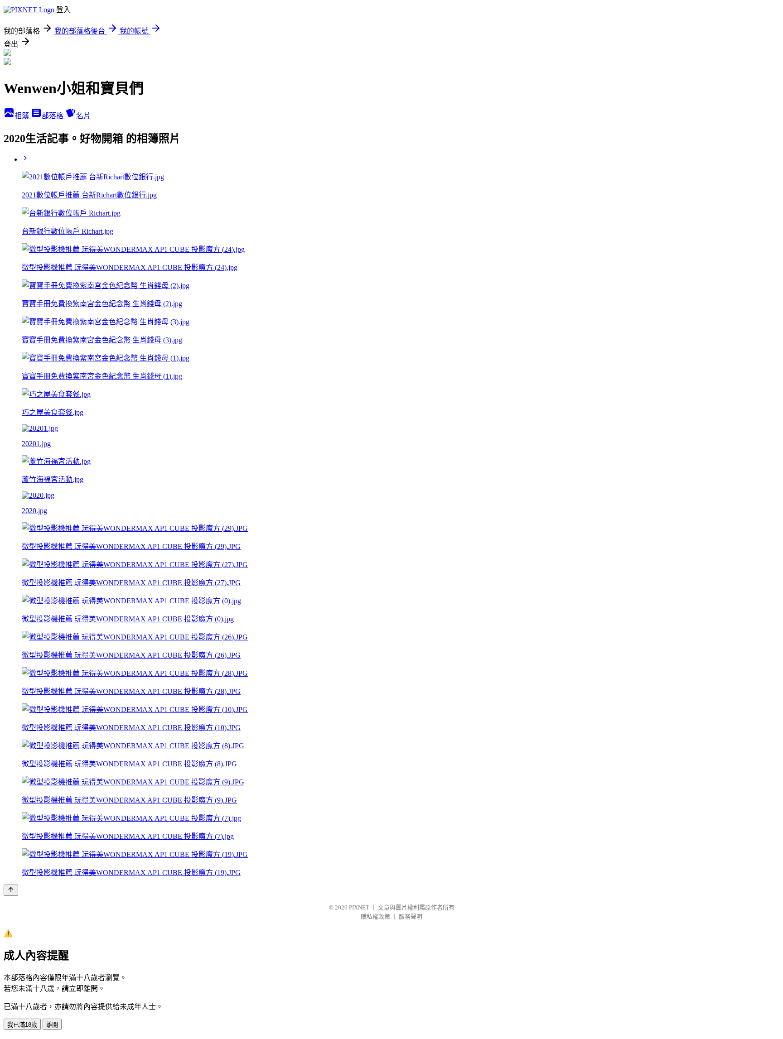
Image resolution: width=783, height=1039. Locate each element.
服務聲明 (410, 916)
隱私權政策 (375, 916)
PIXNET (359, 907)
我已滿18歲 (22, 1024)
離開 (52, 1024)
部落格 (53, 116)
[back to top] (11, 890)
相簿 (22, 116)
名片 (83, 116)
